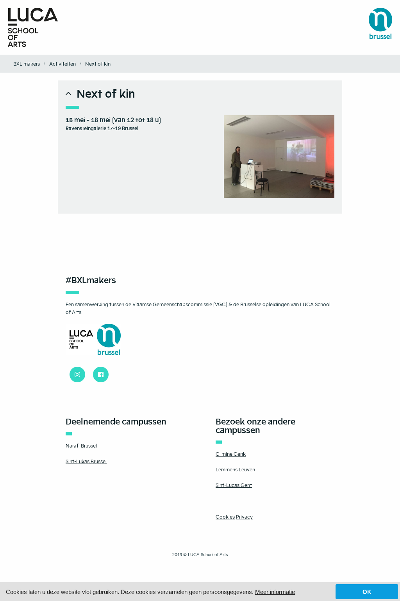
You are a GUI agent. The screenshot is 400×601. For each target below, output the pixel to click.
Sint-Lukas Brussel (86, 461)
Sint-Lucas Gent (234, 485)
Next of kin (98, 63)
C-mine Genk (231, 453)
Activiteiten (62, 63)
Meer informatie (275, 592)
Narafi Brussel (81, 445)
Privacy (244, 516)
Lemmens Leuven (235, 469)
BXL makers (26, 63)
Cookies (225, 516)
